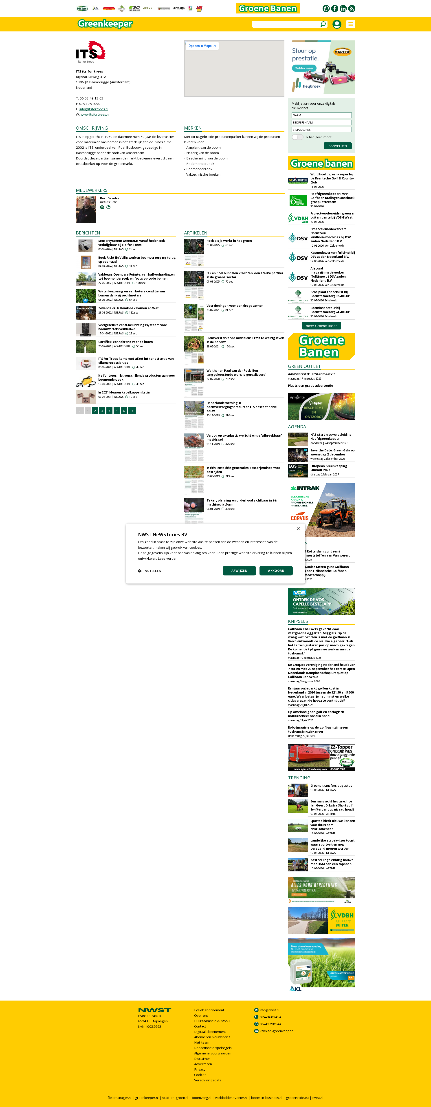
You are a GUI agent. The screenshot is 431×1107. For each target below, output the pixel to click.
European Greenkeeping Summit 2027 (328, 468)
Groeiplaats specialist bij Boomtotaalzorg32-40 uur (330, 294)
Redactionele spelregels (213, 1047)
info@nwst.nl (269, 1010)
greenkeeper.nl (146, 1097)
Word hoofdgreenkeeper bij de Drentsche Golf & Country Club (332, 178)
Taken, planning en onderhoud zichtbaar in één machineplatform (242, 502)
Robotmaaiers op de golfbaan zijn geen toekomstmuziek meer (318, 729)
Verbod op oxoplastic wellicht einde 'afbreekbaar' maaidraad (244, 437)
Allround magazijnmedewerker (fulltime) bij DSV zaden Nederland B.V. (328, 274)
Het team (201, 1042)
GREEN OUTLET (304, 366)
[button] (149, 570)
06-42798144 (270, 1024)
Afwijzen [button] (239, 570)
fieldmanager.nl (119, 1097)
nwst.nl (317, 1097)
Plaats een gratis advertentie (310, 385)
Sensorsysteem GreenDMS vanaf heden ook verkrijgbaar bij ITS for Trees (131, 243)
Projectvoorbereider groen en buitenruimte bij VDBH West (332, 215)
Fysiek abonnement (209, 1010)
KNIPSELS (298, 621)
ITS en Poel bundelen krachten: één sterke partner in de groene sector (245, 275)
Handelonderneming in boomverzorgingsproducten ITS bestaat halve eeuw (242, 407)
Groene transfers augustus (331, 785)
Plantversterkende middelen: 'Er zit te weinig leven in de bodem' (245, 340)
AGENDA (297, 427)
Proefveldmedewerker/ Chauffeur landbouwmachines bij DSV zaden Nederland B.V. (330, 235)
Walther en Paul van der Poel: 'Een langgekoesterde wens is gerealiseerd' (236, 372)
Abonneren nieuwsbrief (212, 1037)
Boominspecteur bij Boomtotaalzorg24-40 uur (330, 310)
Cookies (200, 1074)
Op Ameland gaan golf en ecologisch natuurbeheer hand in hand (316, 714)
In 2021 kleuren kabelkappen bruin (124, 392)
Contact (200, 1026)
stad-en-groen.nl (175, 1097)
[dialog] (215, 553)
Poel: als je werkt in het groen (229, 241)
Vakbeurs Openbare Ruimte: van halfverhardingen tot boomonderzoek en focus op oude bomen (136, 276)
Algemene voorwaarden (212, 1053)
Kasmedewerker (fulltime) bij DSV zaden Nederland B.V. (332, 254)
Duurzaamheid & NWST (212, 1021)
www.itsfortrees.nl (95, 114)
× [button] (298, 528)
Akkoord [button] (276, 570)
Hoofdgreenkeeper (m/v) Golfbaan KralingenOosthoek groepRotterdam (332, 198)
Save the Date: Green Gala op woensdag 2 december (332, 452)
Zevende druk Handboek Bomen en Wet (128, 308)
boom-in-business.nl (266, 1097)
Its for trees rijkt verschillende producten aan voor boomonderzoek (136, 377)
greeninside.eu (297, 1097)
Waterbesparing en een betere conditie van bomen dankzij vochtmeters (131, 293)
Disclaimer (202, 1058)
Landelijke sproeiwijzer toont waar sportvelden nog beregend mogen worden (332, 844)
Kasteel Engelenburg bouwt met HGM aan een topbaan (331, 862)
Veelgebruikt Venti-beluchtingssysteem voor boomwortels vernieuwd (132, 327)
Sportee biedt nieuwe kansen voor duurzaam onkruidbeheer (332, 825)
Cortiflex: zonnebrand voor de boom (125, 342)
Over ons (201, 1015)
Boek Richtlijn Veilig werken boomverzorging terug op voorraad (137, 259)
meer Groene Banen (321, 325)
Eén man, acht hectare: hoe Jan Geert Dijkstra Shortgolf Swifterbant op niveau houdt (332, 805)
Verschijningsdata (207, 1080)
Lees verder (167, 558)
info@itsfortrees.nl (93, 109)
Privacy (199, 1069)
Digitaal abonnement (210, 1031)
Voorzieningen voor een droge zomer (235, 305)
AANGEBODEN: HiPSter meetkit (311, 374)
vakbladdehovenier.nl (231, 1097)
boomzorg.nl (201, 1097)
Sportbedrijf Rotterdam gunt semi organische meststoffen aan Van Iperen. (319, 553)
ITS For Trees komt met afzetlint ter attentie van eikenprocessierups (136, 360)
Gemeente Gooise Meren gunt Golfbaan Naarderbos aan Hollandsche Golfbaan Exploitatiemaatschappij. (318, 571)
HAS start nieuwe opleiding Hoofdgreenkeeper (331, 436)
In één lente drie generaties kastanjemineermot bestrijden (243, 470)
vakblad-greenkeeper (276, 1031)
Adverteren (203, 1064)
